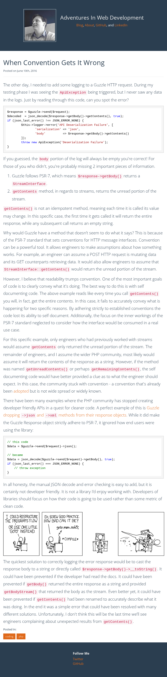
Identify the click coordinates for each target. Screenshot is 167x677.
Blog (79, 25)
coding (9, 636)
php (21, 636)
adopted (21, 391)
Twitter (78, 659)
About (89, 25)
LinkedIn (121, 25)
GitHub (101, 25)
